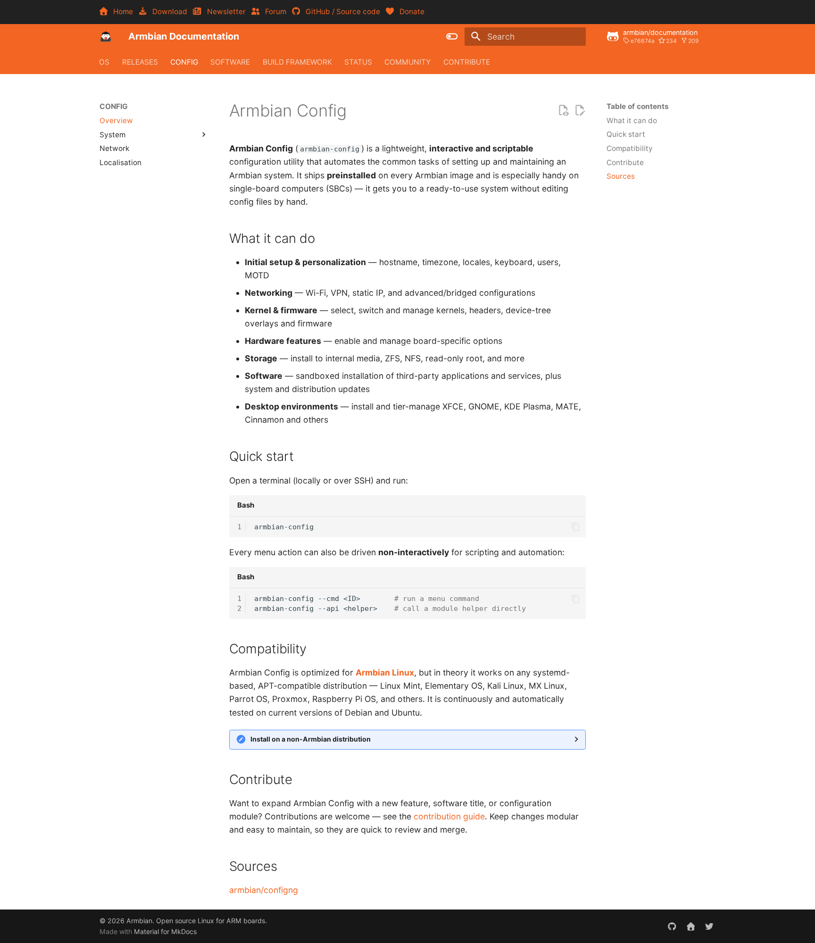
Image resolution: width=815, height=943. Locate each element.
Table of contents (638, 106)
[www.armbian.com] (690, 926)
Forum (273, 11)
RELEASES (140, 61)
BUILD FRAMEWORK (297, 61)
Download (168, 11)
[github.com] (672, 926)
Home (121, 11)
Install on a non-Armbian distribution (310, 739)
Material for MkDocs (165, 931)
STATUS (358, 61)
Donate (409, 11)
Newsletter (224, 11)
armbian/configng (263, 890)
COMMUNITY (408, 61)
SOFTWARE (230, 61)
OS (105, 61)
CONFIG (184, 61)
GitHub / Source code (341, 11)
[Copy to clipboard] (575, 527)
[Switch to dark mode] (452, 36)
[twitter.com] (709, 926)
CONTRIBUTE (466, 61)
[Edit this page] (580, 110)
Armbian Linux (385, 672)
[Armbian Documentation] (105, 36)
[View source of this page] (563, 110)
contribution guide (449, 816)
